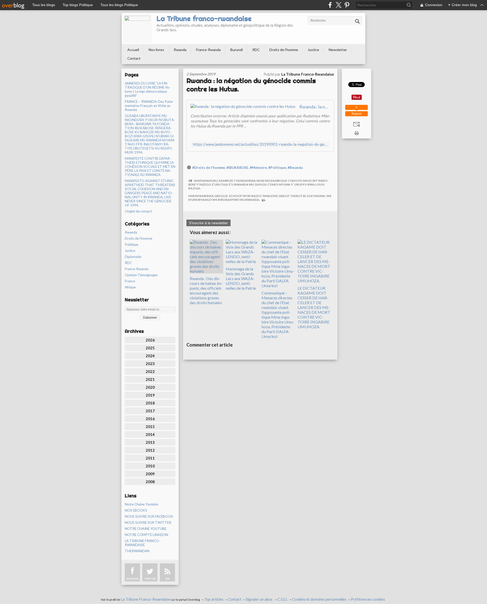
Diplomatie (133, 257)
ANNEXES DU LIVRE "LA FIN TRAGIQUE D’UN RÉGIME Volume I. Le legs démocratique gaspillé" (147, 89)
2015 (150, 426)
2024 (150, 355)
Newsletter (338, 49)
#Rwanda (295, 168)
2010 (150, 466)
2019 (150, 395)
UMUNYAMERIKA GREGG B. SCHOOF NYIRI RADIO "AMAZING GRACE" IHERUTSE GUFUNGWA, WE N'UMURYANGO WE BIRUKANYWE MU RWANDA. (260, 198)
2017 (150, 411)
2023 (150, 363)
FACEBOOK (132, 578)
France (130, 281)
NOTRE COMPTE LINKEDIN (146, 535)
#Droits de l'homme (208, 168)
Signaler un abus (259, 599)
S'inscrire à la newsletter (208, 223)
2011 (150, 458)
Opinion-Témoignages (141, 275)
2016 (150, 418)
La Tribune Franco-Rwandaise (145, 599)
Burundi (236, 49)
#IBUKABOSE (237, 168)
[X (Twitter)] (338, 5)
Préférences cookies (368, 599)
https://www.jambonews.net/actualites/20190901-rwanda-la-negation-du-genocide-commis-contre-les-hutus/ (260, 144)
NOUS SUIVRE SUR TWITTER (148, 522)
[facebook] (330, 5)
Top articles (213, 599)
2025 (150, 348)
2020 (150, 387)
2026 (150, 340)
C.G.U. (282, 599)
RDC (256, 49)
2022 (150, 371)
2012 (150, 450)
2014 (150, 434)
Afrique (130, 287)
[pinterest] (347, 5)
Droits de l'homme (283, 49)
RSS (167, 578)
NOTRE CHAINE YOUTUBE (145, 529)
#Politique (277, 168)
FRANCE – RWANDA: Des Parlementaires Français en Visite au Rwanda (149, 106)
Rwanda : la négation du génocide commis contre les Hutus (314, 106)
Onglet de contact (138, 211)
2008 (150, 481)
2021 (150, 379)
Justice (313, 49)
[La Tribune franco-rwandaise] (137, 28)
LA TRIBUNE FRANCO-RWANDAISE (142, 543)
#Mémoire (258, 168)
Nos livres (156, 49)
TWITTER (149, 578)
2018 (150, 403)
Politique (131, 244)
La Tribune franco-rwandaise (204, 18)
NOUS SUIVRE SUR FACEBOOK (149, 516)
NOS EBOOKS (136, 510)
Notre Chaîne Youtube (141, 504)
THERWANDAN (137, 551)
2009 (150, 473)
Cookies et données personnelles (319, 599)
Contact (134, 58)
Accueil (133, 49)
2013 (150, 442)
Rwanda (180, 49)
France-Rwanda (208, 49)
